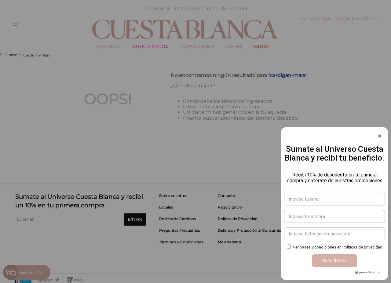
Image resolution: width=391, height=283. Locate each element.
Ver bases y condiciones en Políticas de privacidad (337, 247)
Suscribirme (334, 260)
